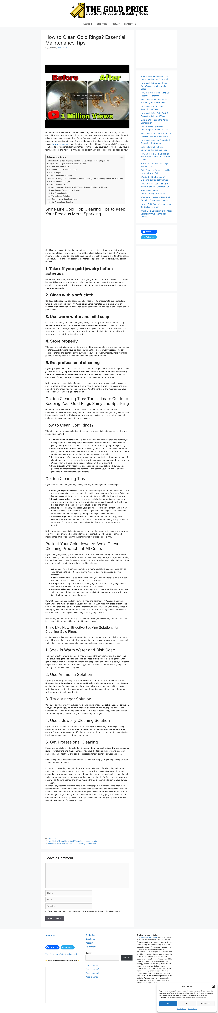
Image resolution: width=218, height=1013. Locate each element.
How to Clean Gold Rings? (59, 181)
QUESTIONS (87, 24)
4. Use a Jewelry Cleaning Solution (63, 199)
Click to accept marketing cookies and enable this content (87, 96)
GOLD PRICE (102, 24)
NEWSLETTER (130, 24)
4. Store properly (56, 172)
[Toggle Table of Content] (120, 157)
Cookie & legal (192, 1009)
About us (50, 935)
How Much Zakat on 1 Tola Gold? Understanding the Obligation (72, 843)
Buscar (88, 953)
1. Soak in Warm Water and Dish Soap (64, 190)
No (187, 1003)
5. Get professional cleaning (60, 175)
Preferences (206, 1003)
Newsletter (90, 947)
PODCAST (115, 24)
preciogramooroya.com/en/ (147, 937)
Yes (168, 1003)
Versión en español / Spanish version (62, 954)
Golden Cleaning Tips (57, 184)
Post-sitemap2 (92, 969)
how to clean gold (60, 144)
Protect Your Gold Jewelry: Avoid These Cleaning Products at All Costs (78, 187)
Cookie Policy (181, 1009)
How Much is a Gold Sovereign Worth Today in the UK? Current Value (155, 157)
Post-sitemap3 (92, 973)
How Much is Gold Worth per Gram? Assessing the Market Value (154, 86)
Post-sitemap (91, 965)
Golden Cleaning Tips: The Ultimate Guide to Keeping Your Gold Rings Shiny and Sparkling (85, 178)
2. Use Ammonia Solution (59, 193)
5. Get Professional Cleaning (61, 202)
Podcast (89, 943)
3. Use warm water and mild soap (63, 170)
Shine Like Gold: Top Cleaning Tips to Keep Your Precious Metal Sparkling (78, 161)
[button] (213, 986)
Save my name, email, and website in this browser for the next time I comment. (84, 911)
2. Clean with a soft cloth (59, 167)
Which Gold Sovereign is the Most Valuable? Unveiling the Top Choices (156, 214)
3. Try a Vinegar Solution (59, 196)
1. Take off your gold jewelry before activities (67, 164)
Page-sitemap (91, 977)
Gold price (90, 935)
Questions (52, 838)
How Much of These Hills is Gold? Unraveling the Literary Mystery (73, 841)
